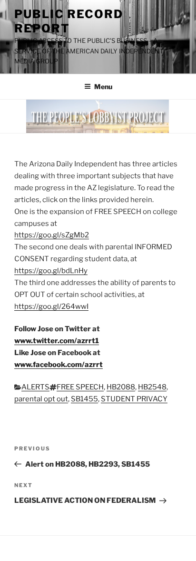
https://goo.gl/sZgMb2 (51, 235)
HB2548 (152, 387)
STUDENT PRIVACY (134, 399)
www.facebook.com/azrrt (58, 364)
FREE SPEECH (80, 387)
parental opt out (41, 399)
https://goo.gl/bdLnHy (51, 270)
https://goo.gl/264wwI (51, 306)
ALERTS (35, 387)
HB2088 (121, 387)
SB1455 (84, 399)
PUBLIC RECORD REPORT (68, 21)
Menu (103, 86)
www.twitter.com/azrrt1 (56, 341)
